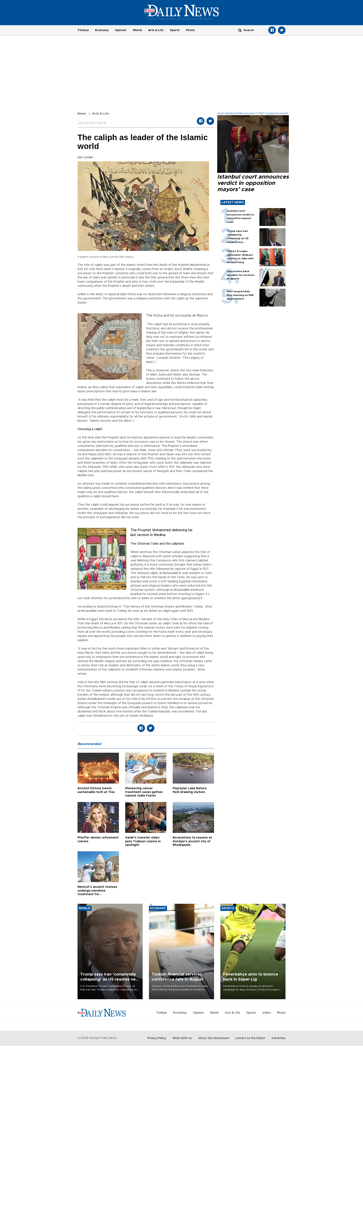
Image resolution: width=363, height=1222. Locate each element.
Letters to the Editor (250, 1038)
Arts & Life (156, 30)
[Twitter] (281, 30)
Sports (175, 30)
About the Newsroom (213, 1038)
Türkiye (83, 30)
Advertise (278, 1038)
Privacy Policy (156, 1038)
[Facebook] (272, 30)
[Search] (240, 30)
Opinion (120, 30)
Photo (190, 30)
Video (266, 1012)
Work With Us (182, 1038)
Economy (102, 30)
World (137, 30)
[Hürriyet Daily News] (181, 12)
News (82, 113)
